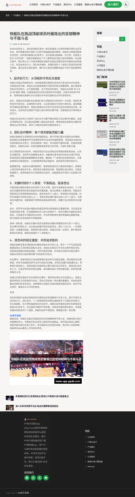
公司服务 (78, 4)
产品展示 (57, 4)
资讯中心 (68, 4)
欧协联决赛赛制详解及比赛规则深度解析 (117, 102)
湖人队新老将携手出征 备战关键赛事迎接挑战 (37, 406)
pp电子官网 (23, 492)
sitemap (91, 466)
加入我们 (113, 4)
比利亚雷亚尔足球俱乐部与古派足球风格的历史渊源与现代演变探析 (117, 85)
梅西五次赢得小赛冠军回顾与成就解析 (117, 118)
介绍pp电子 (45, 4)
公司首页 (33, 4)
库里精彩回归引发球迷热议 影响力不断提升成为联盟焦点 (42, 396)
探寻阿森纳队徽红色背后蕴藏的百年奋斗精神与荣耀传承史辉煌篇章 (117, 135)
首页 (7, 15)
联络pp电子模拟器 (93, 4)
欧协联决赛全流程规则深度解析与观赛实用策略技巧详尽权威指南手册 (117, 153)
